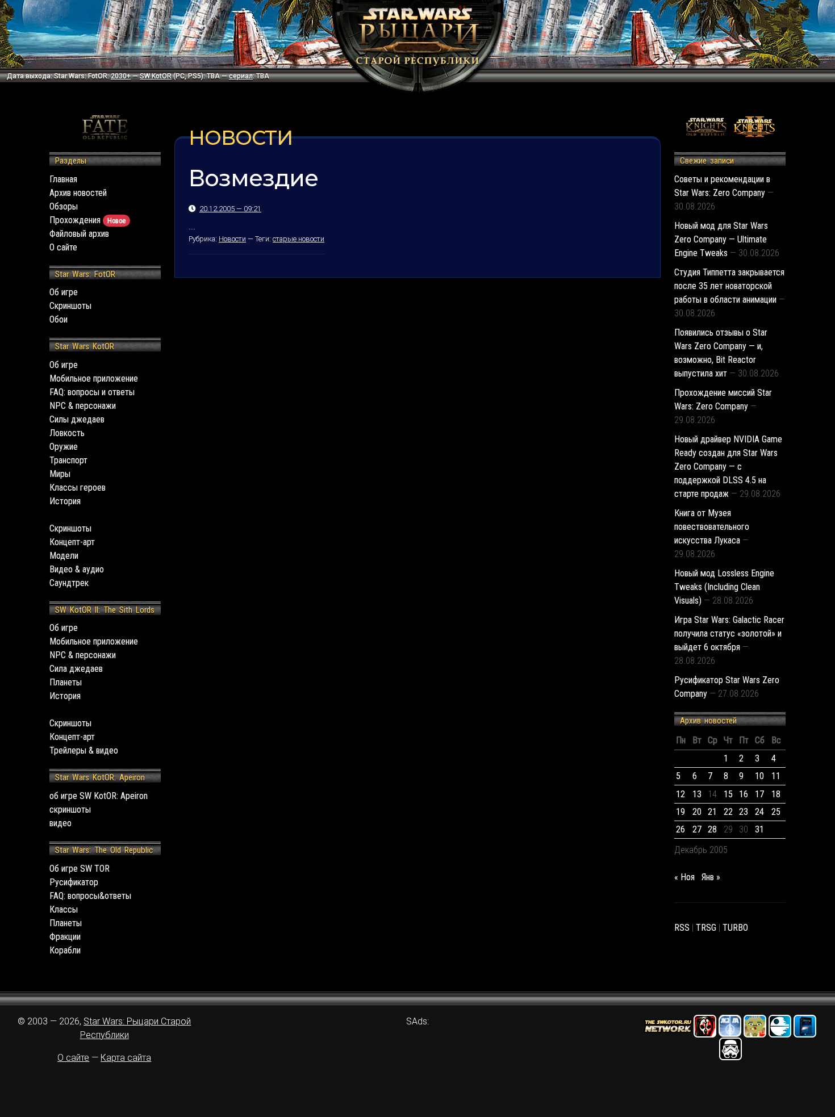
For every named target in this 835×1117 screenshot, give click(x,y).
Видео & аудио (76, 569)
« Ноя (684, 877)
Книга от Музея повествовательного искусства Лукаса (711, 527)
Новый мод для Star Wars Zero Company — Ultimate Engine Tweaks (721, 239)
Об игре (63, 292)
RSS (682, 927)
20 (697, 811)
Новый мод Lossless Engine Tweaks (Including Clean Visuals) (724, 587)
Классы (63, 909)
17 (759, 794)
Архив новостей (78, 192)
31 (759, 829)
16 (743, 794)
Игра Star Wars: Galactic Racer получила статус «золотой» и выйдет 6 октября (729, 633)
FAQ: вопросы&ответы (90, 895)
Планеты (65, 682)
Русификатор (73, 882)
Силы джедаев (77, 419)
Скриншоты (70, 305)
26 (680, 829)
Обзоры (63, 206)
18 (775, 794)
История (65, 501)
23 (743, 811)
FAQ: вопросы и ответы (92, 392)
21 (712, 811)
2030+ (121, 76)
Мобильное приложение (93, 378)
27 (697, 829)
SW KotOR (156, 76)
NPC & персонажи (82, 405)
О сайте (63, 247)
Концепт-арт (72, 542)
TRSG (706, 927)
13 (697, 794)
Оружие (63, 446)
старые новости (298, 239)
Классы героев (77, 487)
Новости (232, 239)
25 (775, 811)
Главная (63, 179)
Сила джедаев (76, 668)
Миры (59, 473)
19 (680, 811)
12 (680, 794)
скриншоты (70, 809)
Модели (63, 555)
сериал (241, 76)
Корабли (65, 950)
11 (775, 776)
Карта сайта (126, 1057)
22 (728, 811)
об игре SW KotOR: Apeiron (98, 795)
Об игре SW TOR (79, 868)
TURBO (735, 927)
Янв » (711, 877)
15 (728, 794)
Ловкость (67, 433)
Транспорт (68, 460)
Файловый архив (79, 233)
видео (60, 823)
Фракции (65, 936)
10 (759, 776)
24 (759, 811)
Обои (58, 319)
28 (712, 829)
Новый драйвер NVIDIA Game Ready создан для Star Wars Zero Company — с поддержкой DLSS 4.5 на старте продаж (728, 466)
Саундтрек (69, 583)
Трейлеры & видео (83, 750)
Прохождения (87, 220)
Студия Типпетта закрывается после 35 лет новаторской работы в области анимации (729, 286)
